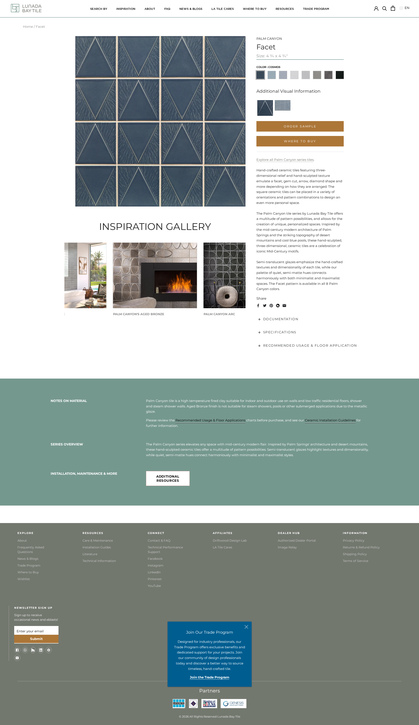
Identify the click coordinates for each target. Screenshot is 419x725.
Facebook (155, 559)
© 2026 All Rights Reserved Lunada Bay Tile (209, 716)
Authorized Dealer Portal (297, 540)
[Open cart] (393, 8)
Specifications (279, 332)
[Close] (246, 627)
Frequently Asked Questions (30, 549)
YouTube (154, 586)
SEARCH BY (98, 9)
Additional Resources (167, 478)
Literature (89, 554)
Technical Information (99, 561)
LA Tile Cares (222, 547)
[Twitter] (264, 305)
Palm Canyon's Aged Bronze (138, 314)
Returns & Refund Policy (361, 547)
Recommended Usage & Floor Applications (210, 420)
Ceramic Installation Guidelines (330, 420)
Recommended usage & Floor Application (310, 345)
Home (28, 26)
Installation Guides (96, 547)
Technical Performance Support (165, 549)
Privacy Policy (353, 540)
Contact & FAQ (159, 540)
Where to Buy (28, 572)
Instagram (155, 565)
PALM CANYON (269, 39)
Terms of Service (355, 561)
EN (406, 8)
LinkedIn (154, 572)
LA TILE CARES (222, 9)
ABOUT (149, 9)
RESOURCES (285, 9)
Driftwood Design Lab (230, 540)
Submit (36, 639)
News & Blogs (27, 559)
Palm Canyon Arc (219, 314)
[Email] (284, 305)
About (22, 540)
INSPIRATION (125, 9)
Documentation (281, 319)
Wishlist (23, 579)
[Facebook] (258, 305)
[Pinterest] (271, 305)
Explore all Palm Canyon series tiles (285, 160)
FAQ (167, 9)
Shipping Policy (355, 554)
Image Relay (287, 547)
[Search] (384, 8)
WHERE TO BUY (254, 9)
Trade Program (316, 9)
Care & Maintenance (97, 540)
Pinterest (155, 579)
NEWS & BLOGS (190, 9)
